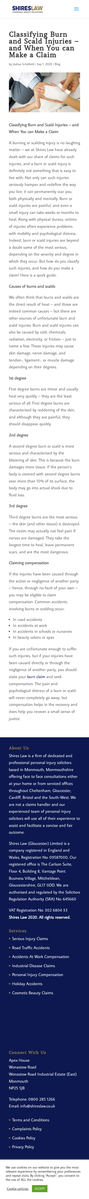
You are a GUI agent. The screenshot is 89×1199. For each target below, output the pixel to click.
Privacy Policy (23, 1146)
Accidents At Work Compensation (40, 956)
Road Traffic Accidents (31, 947)
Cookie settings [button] (18, 1189)
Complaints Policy (27, 1128)
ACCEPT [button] (40, 1188)
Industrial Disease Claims (33, 965)
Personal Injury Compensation (37, 974)
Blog (57, 64)
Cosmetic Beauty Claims (32, 992)
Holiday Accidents (27, 983)
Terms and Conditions (30, 1119)
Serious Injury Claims (30, 938)
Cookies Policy (23, 1137)
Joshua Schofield (23, 64)
